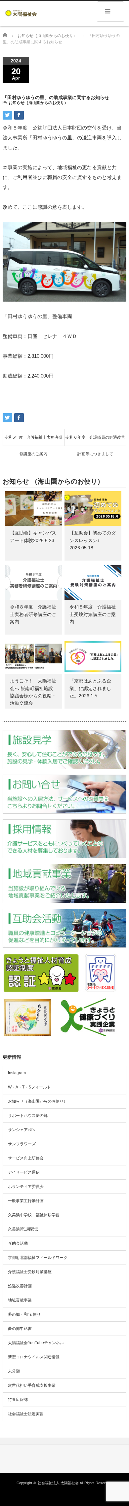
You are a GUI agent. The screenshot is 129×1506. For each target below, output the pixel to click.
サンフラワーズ (22, 1144)
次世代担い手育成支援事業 (32, 1385)
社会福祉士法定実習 (26, 1414)
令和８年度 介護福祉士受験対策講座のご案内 (92, 614)
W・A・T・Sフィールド (29, 1087)
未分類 (14, 1371)
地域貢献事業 (20, 1300)
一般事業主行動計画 (26, 1200)
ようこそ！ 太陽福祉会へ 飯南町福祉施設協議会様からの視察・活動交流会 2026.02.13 (33, 695)
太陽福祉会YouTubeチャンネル (36, 1343)
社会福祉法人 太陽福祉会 (58, 1483)
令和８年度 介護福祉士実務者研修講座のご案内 (33, 614)
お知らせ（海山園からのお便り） (38, 102)
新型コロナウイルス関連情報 (34, 1357)
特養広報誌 (18, 1399)
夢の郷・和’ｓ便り (24, 1314)
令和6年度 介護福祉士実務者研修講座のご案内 (34, 440)
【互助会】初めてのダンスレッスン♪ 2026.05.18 (92, 540)
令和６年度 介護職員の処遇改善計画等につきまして (95, 440)
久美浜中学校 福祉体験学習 (34, 1215)
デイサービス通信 (24, 1172)
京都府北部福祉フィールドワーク (37, 1257)
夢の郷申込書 (20, 1328)
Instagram (17, 1073)
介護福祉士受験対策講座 (30, 1271)
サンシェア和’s (21, 1129)
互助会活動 (18, 1243)
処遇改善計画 (20, 1286)
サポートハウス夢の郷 (28, 1115)
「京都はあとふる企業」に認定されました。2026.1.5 (90, 688)
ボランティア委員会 (26, 1186)
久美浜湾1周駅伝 (23, 1229)
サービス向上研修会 (26, 1158)
